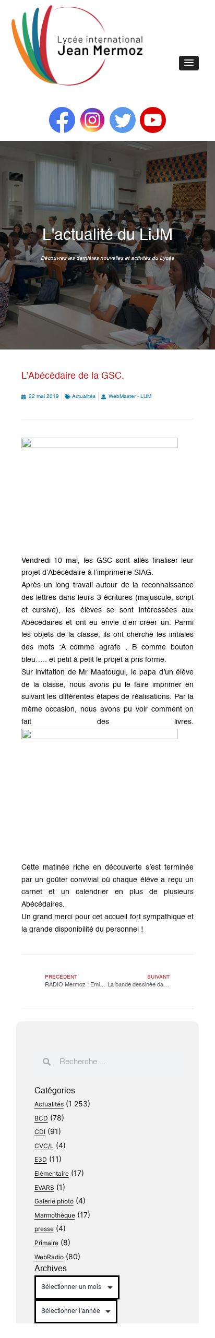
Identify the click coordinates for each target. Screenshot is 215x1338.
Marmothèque (54, 1215)
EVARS (44, 1187)
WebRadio (49, 1257)
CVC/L (44, 1146)
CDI (39, 1132)
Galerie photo (54, 1201)
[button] (189, 63)
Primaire (46, 1243)
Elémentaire (51, 1173)
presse (44, 1229)
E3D (40, 1159)
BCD (41, 1118)
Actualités (83, 396)
